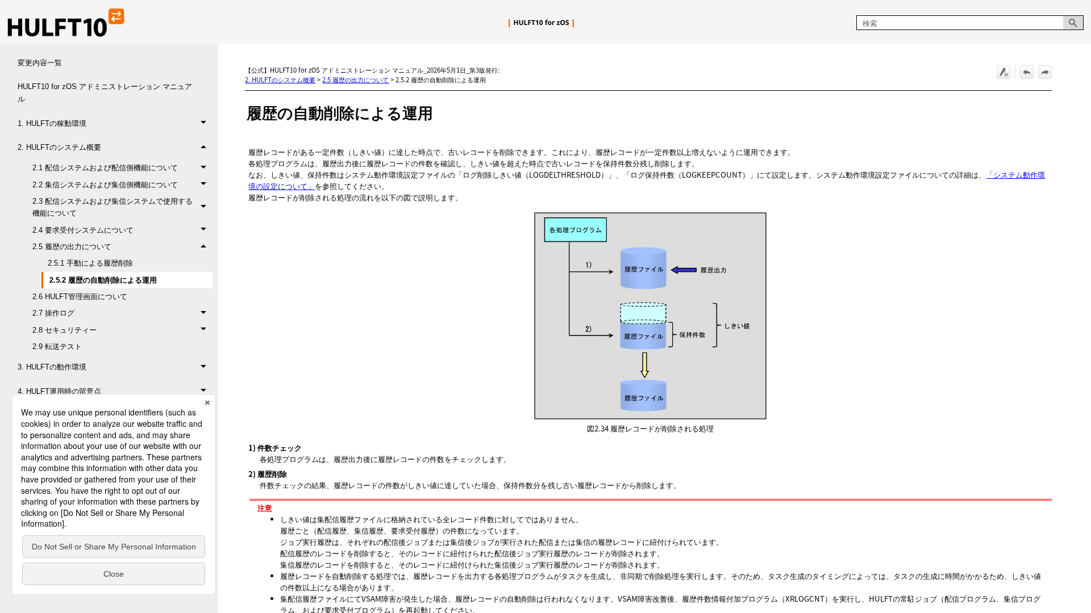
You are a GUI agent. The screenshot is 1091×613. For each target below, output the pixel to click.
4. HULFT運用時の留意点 (59, 391)
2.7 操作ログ (53, 313)
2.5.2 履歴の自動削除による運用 (103, 280)
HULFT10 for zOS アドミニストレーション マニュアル (105, 92)
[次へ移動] (1045, 72)
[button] (1073, 23)
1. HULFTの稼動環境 (52, 123)
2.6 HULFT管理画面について (79, 296)
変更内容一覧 (40, 62)
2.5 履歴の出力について (71, 246)
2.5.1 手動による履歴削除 (90, 263)
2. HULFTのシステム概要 (59, 147)
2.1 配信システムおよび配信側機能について (105, 167)
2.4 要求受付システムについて (83, 230)
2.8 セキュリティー (64, 330)
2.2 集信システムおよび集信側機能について (105, 184)
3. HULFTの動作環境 (52, 367)
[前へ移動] (1027, 72)
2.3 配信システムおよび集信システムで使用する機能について (112, 207)
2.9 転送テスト (57, 346)
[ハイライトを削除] (1003, 72)
